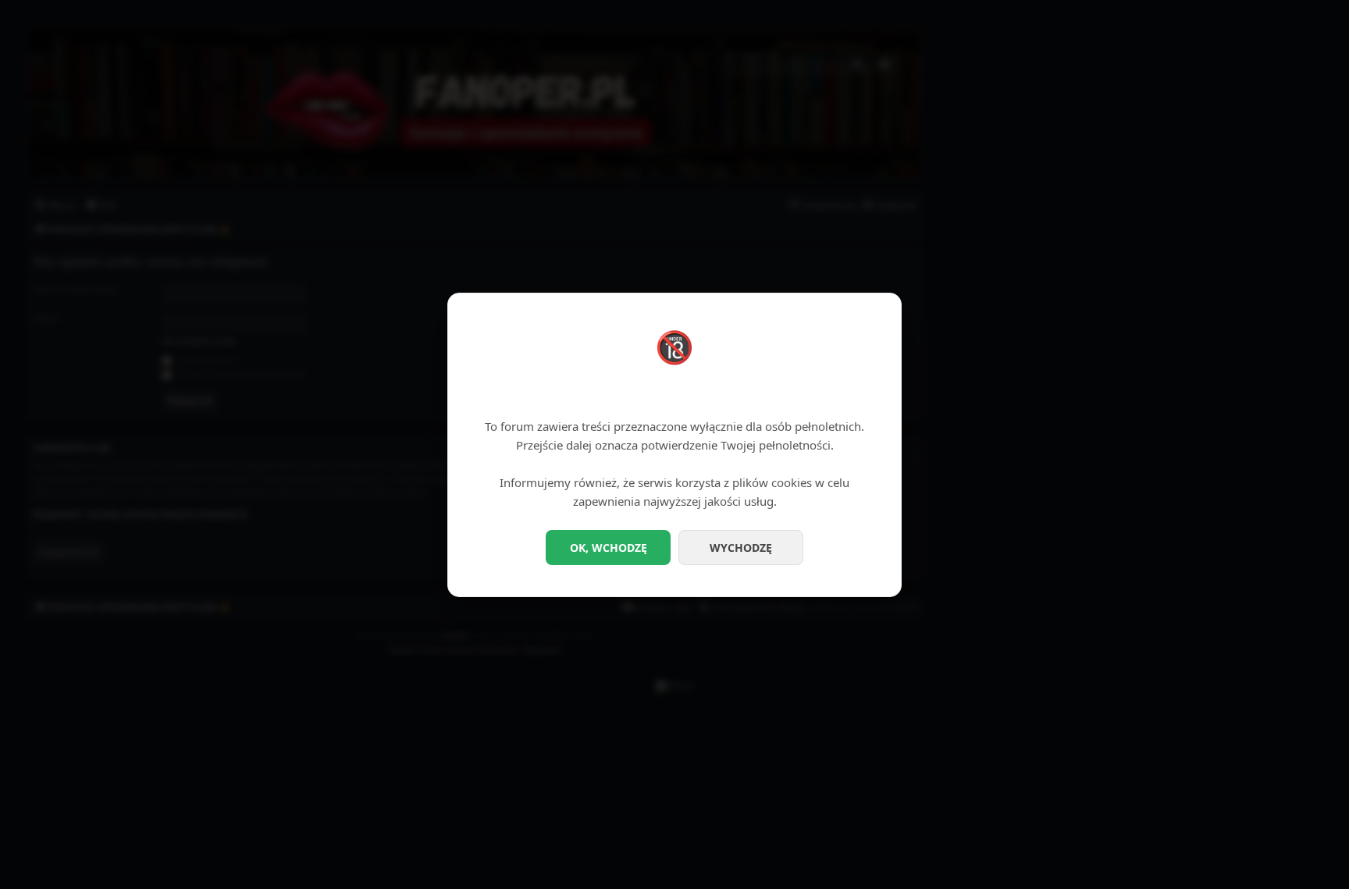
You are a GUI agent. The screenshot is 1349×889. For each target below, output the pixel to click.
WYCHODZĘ (741, 547)
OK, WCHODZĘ (608, 547)
